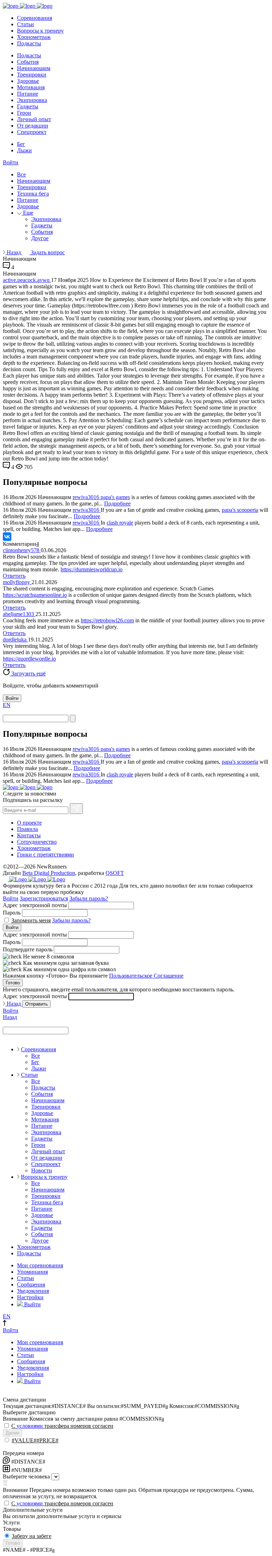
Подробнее (117, 503)
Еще (27, 213)
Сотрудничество (37, 842)
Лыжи (24, 150)
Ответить (14, 576)
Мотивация (31, 87)
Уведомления (33, 1291)
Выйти (32, 1304)
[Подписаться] (76, 808)
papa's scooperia (240, 510)
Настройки (30, 1297)
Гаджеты (27, 106)
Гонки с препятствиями (45, 854)
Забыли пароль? (88, 898)
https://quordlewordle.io (29, 659)
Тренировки (31, 75)
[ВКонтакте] (7, 536)
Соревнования (34, 18)
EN (7, 705)
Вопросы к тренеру (40, 31)
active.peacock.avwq (27, 280)
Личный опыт (34, 119)
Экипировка (32, 100)
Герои (24, 113)
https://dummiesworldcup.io (92, 569)
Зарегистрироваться (44, 898)
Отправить (36, 1004)
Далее (12, 1433)
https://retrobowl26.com (107, 620)
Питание (27, 94)
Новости (41, 1170)
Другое (40, 238)
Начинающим (33, 68)
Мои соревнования (40, 1265)
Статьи (25, 24)
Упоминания (32, 1272)
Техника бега (33, 194)
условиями (30, 1426)
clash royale (120, 523)
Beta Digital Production (48, 873)
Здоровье (28, 81)
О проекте (29, 823)
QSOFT (115, 873)
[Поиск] (72, 718)
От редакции (32, 126)
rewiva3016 (87, 497)
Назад (13, 252)
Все (21, 174)
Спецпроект (31, 132)
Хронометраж (34, 37)
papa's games (115, 497)
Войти (10, 162)
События (28, 62)
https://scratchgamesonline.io (35, 595)
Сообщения (31, 1284)
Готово (13, 982)
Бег (21, 144)
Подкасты (29, 43)
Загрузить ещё (28, 674)
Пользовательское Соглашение (146, 976)
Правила (27, 829)
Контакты (29, 835)
